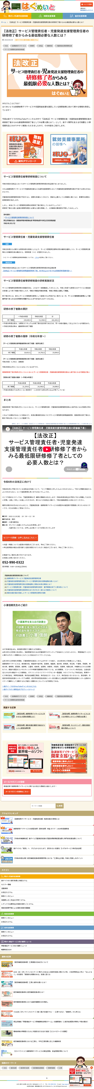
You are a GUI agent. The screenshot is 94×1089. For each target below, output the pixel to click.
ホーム (3, 22)
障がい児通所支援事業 (18, 16)
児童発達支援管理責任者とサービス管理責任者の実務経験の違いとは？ (32, 581)
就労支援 (13, 1068)
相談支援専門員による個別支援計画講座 (15, 908)
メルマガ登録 (87, 4)
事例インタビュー (7, 896)
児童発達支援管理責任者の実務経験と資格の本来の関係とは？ (29, 584)
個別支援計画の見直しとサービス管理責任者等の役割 (26, 593)
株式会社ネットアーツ (86, 10)
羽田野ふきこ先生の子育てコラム (13, 900)
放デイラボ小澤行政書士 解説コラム (14, 880)
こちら (37, 257)
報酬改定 (50, 46)
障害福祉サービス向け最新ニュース (14, 946)
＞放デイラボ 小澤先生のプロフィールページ (18, 689)
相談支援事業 (49, 16)
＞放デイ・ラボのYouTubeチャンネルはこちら (19, 686)
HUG (6, 46)
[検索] (60, 805)
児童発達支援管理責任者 (64, 46)
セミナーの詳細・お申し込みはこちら (19, 538)
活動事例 (4, 888)
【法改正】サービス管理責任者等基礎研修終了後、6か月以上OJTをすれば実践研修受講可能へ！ (37, 270)
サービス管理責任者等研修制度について (19, 217)
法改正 (41, 46)
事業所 (32, 46)
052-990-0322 (52, 1084)
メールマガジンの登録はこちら (17, 791)
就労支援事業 (81, 16)
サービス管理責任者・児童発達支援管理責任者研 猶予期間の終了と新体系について (37, 587)
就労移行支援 (25, 1068)
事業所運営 (51, 1068)
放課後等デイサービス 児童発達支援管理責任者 (24, 578)
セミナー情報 (6, 884)
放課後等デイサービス (19, 46)
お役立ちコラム (6, 892)
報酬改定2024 (6, 949)
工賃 (60, 1068)
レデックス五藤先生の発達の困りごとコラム (17, 904)
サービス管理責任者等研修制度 (14, 49)
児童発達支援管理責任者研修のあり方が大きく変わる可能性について (32, 590)
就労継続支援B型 (38, 1068)
